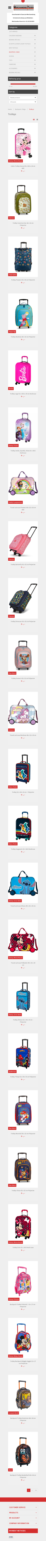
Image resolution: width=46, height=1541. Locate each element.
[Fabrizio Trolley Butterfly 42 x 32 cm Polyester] (23, 541)
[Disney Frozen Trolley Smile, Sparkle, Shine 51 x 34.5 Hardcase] (23, 427)
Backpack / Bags (14, 52)
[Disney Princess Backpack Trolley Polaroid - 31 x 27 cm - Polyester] (23, 1281)
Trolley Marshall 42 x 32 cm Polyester (23, 1134)
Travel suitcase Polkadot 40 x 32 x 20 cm (23, 964)
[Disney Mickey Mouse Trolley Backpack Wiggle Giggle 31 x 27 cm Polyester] (23, 1338)
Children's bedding (15, 36)
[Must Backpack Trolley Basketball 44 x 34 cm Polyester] (23, 1452)
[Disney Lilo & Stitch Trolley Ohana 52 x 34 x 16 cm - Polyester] (23, 996)
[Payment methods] (11, 1537)
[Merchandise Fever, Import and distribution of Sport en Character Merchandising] (25, 7)
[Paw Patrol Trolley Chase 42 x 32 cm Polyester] (23, 1167)
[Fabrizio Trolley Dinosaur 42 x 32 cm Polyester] (23, 598)
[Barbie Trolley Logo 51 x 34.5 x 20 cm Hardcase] (23, 370)
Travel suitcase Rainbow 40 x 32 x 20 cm (23, 735)
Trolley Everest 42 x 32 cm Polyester (23, 678)
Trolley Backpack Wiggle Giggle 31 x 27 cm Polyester (23, 1362)
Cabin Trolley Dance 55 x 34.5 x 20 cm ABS (23, 167)
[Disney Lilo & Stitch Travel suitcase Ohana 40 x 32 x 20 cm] (23, 883)
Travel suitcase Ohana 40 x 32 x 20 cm (23, 906)
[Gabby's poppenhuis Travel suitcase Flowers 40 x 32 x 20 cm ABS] (23, 484)
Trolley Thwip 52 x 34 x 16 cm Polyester (23, 1077)
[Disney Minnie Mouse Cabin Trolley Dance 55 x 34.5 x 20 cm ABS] (23, 143)
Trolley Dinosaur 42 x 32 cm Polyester (23, 621)
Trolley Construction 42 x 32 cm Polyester (23, 224)
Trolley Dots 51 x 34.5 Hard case (23, 1247)
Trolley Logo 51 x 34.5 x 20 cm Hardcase (23, 394)
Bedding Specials (14, 40)
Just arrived (13, 31)
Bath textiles (13, 48)
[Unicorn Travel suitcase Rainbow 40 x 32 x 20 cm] (23, 712)
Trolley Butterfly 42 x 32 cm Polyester (23, 564)
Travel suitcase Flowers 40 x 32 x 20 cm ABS (23, 509)
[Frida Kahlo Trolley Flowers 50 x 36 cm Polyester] (23, 257)
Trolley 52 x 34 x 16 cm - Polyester (23, 792)
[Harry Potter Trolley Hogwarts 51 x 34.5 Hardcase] (23, 826)
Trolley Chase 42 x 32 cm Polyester (23, 1190)
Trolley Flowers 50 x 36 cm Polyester (23, 280)
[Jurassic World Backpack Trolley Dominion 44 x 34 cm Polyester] (23, 1395)
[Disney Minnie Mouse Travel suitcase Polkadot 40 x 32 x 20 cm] (23, 939)
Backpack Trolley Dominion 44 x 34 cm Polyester (23, 1419)
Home (10, 109)
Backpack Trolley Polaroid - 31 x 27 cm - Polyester (23, 1305)
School (11, 56)
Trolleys (31, 109)
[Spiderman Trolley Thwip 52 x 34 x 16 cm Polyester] (23, 1053)
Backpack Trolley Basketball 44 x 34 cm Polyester (23, 1476)
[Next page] (36, 1490)
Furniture (12, 64)
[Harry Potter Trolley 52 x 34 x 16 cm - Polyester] (23, 769)
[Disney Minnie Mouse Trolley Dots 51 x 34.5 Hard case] (23, 1224)
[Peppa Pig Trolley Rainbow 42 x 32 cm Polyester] (23, 313)
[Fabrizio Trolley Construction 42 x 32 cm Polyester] (23, 200)
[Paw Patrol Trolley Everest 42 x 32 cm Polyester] (23, 655)
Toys (10, 60)
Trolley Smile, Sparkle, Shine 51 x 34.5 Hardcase (23, 452)
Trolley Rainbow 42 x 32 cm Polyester (23, 337)
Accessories (13, 68)
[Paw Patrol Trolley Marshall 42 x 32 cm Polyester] (23, 1110)
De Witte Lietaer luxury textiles (19, 44)
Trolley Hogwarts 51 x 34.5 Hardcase (23, 849)
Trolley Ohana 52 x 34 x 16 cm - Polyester (23, 1021)
